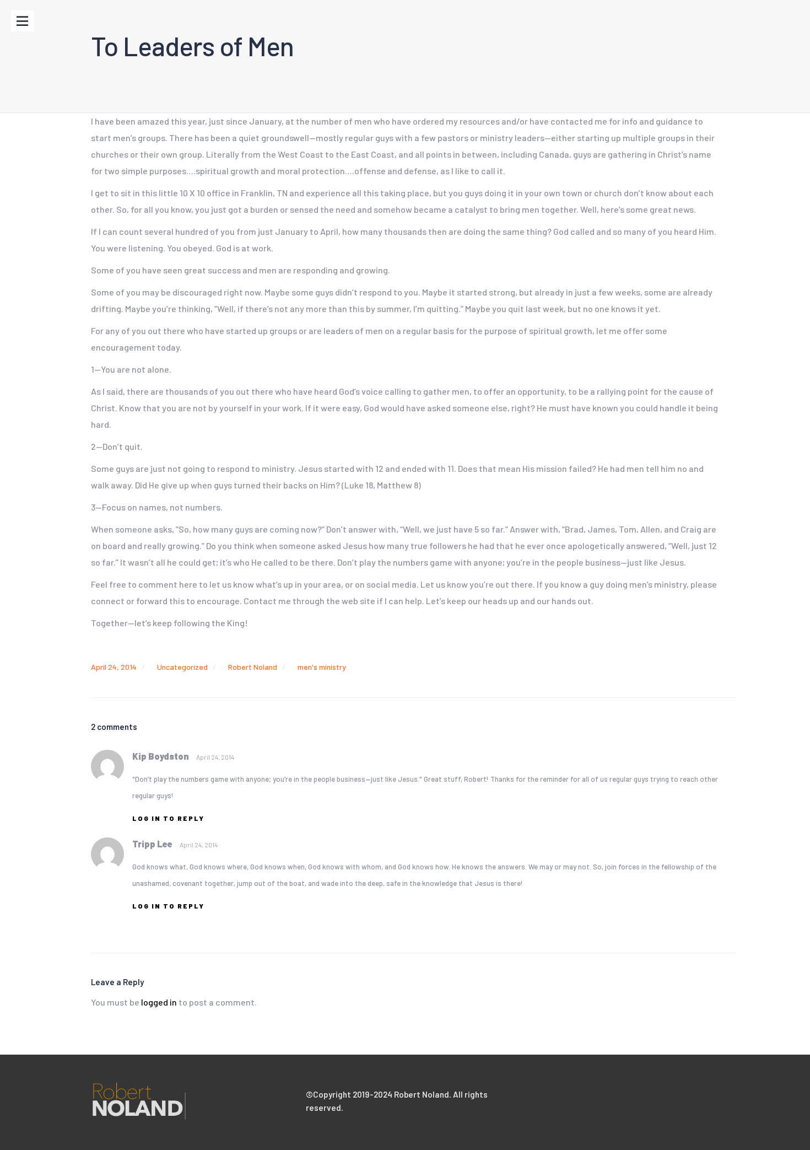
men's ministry (322, 666)
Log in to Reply (168, 818)
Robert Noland (252, 666)
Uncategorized (182, 666)
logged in (159, 1002)
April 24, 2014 (114, 666)
